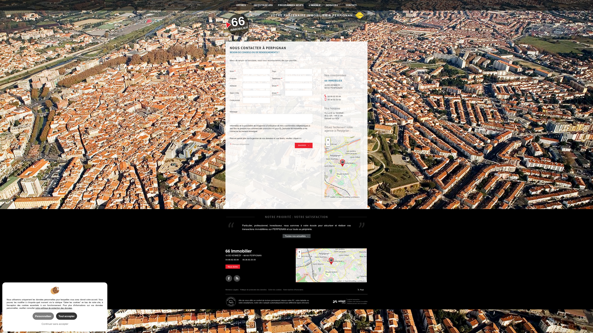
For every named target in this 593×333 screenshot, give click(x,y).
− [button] (328, 144)
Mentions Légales (232, 290)
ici (300, 138)
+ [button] (328, 140)
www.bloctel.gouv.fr (272, 128)
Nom (232, 71)
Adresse (233, 86)
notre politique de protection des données (53, 307)
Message (233, 112)
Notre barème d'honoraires (293, 290)
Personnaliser (43, 316)
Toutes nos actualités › (296, 239)
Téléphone (277, 78)
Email (275, 86)
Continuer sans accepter (55, 324)
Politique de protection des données (253, 290)
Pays (274, 71)
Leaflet (332, 197)
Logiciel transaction (353, 299)
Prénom (233, 78)
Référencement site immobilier (357, 303)
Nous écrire (233, 266)
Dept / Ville (234, 93)
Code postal (235, 100)
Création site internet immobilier (357, 301)
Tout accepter (67, 316)
